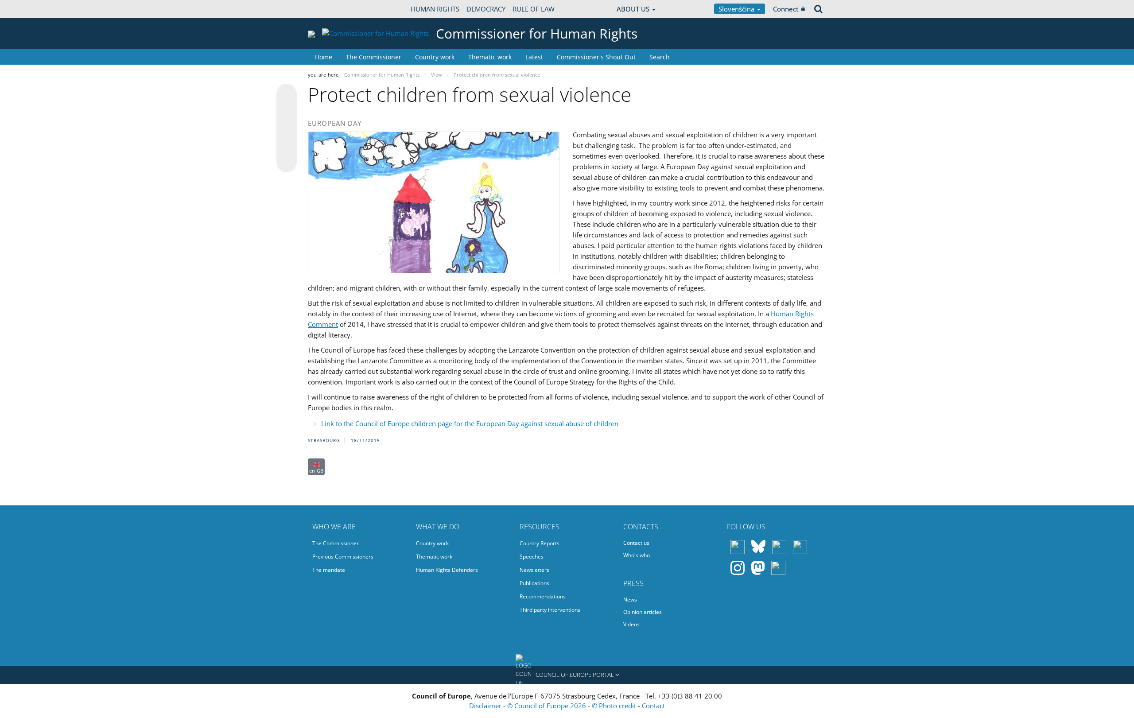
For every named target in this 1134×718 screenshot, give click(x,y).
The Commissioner (373, 57)
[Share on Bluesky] (286, 94)
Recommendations (543, 596)
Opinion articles (642, 612)
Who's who (636, 555)
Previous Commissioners (342, 556)
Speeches (532, 556)
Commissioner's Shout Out (596, 57)
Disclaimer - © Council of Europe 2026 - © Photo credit (553, 705)
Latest (534, 57)
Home (323, 57)
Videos (631, 624)
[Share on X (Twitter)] (286, 111)
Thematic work (490, 57)
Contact (653, 705)
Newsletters (534, 570)
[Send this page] (286, 162)
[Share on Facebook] (286, 128)
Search (659, 57)
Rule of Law (534, 8)
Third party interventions (550, 609)
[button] (567, 675)
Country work (434, 57)
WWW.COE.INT (330, 9)
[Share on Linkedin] (286, 145)
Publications (534, 583)
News (630, 599)
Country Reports (539, 543)
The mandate (328, 570)
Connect (786, 8)
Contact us (636, 543)
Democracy (485, 8)
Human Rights (435, 8)
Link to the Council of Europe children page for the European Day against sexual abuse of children (469, 423)
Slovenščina (737, 8)
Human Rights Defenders (447, 570)
